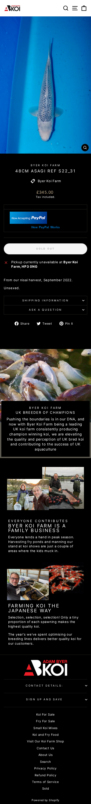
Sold (45, 788)
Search (45, 761)
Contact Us (45, 748)
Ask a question (45, 309)
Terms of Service (45, 782)
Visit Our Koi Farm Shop (45, 741)
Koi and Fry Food (45, 734)
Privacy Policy (45, 768)
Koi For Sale (45, 714)
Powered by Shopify (45, 800)
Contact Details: (44, 685)
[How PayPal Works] (28, 223)
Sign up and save (44, 699)
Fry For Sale (45, 721)
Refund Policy (46, 775)
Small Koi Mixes (45, 728)
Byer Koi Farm (46, 165)
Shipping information (45, 300)
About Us (45, 755)
